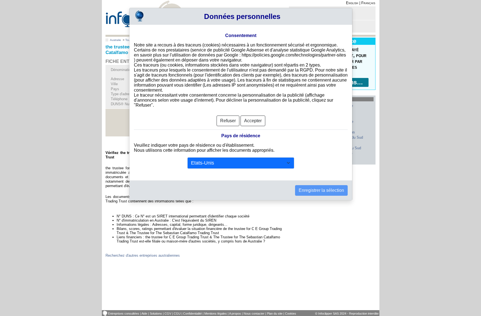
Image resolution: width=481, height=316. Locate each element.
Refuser (228, 120)
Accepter (253, 120)
